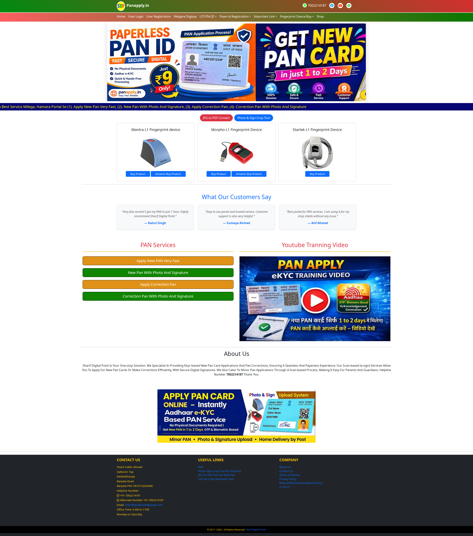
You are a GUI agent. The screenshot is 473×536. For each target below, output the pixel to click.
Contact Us (286, 471)
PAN (200, 467)
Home (121, 16)
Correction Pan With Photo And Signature (158, 296)
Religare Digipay (185, 16)
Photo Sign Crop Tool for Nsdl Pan (219, 471)
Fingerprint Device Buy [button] (296, 16)
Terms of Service (289, 475)
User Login (135, 16)
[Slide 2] (236, 98)
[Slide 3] (243, 98)
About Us (285, 467)
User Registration (158, 16)
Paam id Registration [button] (234, 16)
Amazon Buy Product (168, 174)
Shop (320, 16)
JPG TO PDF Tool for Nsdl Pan (216, 475)
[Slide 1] (230, 98)
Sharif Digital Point (256, 529)
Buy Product (137, 174)
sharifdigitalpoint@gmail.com (143, 505)
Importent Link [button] (264, 16)
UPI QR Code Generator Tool (216, 479)
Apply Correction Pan (158, 284)
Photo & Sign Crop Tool (253, 118)
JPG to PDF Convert (216, 118)
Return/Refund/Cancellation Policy (300, 483)
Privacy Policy (287, 479)
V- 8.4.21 (284, 487)
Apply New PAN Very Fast (158, 260)
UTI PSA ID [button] (207, 16)
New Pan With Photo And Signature (158, 272)
